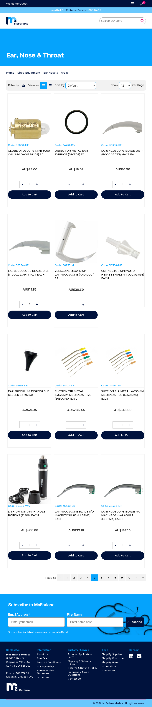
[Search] (142, 20)
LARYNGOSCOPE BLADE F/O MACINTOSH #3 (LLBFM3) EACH (74, 515)
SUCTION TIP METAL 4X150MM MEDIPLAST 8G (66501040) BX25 (122, 395)
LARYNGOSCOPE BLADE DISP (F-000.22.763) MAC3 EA (122, 152)
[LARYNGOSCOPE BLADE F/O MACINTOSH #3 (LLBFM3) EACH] (76, 491)
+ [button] (37, 184)
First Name (74, 614)
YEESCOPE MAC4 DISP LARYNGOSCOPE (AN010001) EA (74, 274)
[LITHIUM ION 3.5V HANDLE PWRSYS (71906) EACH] (29, 479)
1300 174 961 (95, 10)
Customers (108, 670)
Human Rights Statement (45, 672)
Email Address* (19, 614)
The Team (43, 658)
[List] (50, 85)
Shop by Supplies (112, 654)
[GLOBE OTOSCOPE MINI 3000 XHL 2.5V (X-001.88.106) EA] (29, 128)
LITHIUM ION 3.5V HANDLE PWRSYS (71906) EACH (26, 513)
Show (114, 85)
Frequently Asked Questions (78, 673)
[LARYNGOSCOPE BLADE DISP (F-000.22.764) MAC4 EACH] (29, 247)
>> (142, 577)
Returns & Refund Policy (82, 668)
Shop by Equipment (114, 658)
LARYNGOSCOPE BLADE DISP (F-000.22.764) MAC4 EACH (28, 272)
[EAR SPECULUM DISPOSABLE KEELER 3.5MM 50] (29, 361)
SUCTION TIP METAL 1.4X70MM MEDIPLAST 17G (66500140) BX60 (73, 395)
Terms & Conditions (49, 662)
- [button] (23, 184)
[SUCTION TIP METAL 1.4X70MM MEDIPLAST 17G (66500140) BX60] (76, 362)
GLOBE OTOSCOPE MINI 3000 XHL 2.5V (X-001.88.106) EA (29, 152)
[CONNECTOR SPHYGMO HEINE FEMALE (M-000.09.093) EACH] (122, 248)
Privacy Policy (45, 666)
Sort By (60, 85)
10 (128, 577)
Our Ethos (43, 677)
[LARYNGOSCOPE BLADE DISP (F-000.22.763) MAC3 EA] (122, 128)
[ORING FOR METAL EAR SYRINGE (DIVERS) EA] (76, 121)
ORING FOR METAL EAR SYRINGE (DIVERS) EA (71, 152)
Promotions (109, 666)
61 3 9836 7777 (24, 676)
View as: (33, 85)
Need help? (57, 10)
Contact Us (74, 679)
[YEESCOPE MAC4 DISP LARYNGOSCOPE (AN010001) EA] (76, 241)
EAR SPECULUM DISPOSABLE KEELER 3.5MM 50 (28, 393)
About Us (42, 654)
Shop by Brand (111, 662)
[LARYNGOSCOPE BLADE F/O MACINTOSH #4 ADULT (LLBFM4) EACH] (122, 491)
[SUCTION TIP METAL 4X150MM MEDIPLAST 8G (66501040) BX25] (122, 362)
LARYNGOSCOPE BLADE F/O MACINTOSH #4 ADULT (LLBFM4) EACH (120, 515)
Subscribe (135, 622)
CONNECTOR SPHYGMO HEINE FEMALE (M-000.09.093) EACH (122, 274)
